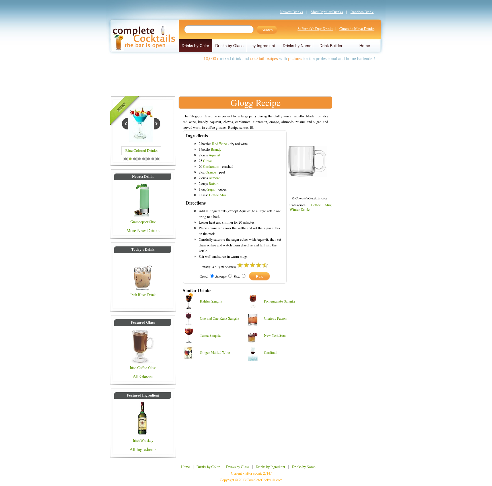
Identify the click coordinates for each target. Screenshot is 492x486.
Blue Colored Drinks (141, 150)
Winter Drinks (300, 209)
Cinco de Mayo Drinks (356, 28)
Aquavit (214, 155)
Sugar (211, 189)
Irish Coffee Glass (143, 367)
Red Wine (219, 143)
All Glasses (143, 376)
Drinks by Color (195, 45)
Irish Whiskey (143, 440)
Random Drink (362, 11)
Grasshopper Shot (143, 221)
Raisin (213, 183)
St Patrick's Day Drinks (315, 28)
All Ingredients (143, 449)
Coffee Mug (217, 194)
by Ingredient (263, 45)
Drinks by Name (297, 45)
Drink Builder (331, 45)
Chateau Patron (275, 318)
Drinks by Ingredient (270, 466)
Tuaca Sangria (210, 335)
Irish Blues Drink (142, 294)
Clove (207, 160)
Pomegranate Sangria (279, 301)
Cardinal (270, 352)
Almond (214, 177)
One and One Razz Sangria (219, 318)
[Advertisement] (246, 76)
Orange (211, 172)
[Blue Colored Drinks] (141, 141)
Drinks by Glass (229, 45)
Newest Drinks (291, 11)
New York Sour (275, 335)
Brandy (216, 149)
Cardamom (211, 166)
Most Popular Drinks (327, 11)
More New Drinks (142, 230)
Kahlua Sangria (211, 301)
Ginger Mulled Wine (215, 352)
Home (364, 45)
